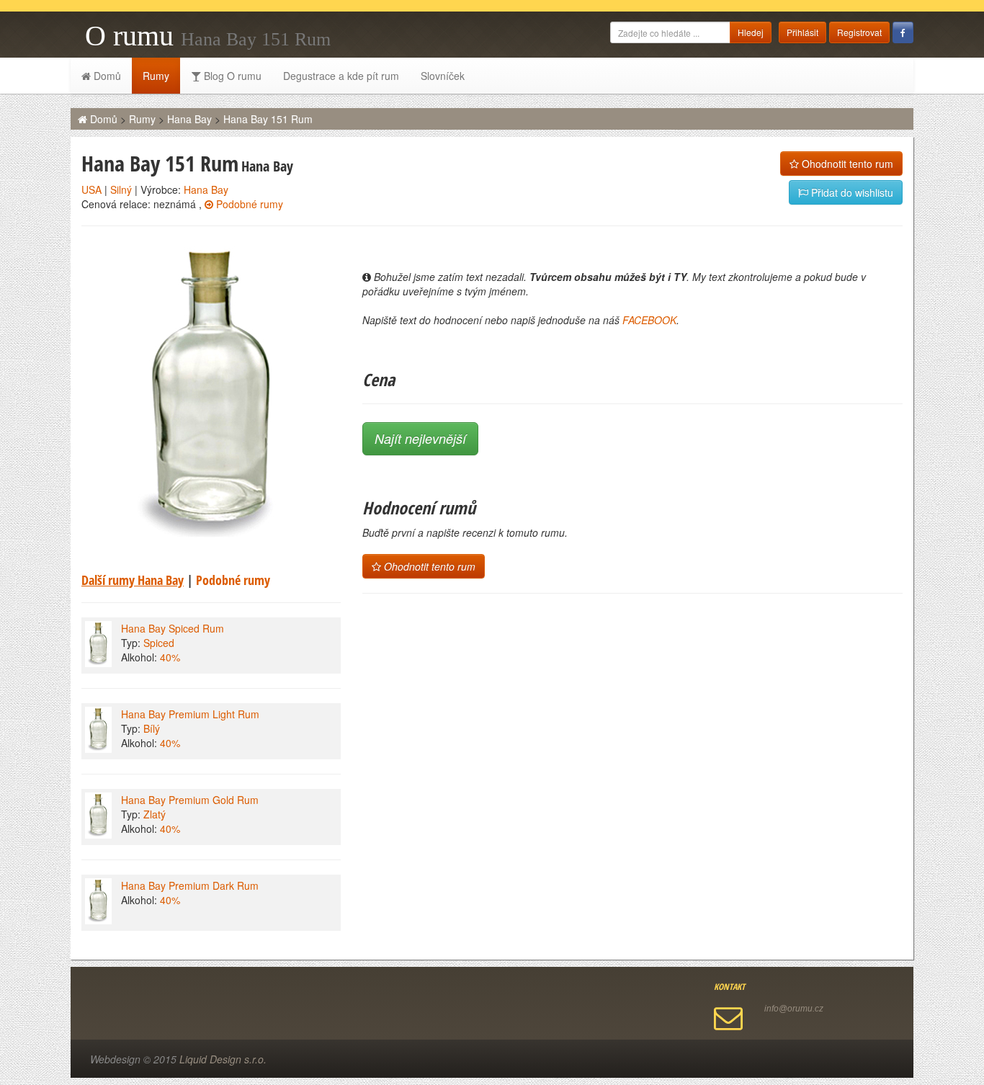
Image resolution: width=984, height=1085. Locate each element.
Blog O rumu (231, 75)
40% (170, 657)
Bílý (151, 728)
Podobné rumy (248, 204)
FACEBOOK (649, 320)
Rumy (156, 75)
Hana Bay (189, 119)
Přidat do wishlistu (850, 192)
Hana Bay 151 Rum (268, 119)
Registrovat (859, 32)
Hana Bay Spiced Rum (172, 628)
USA (91, 189)
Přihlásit (802, 32)
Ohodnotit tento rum (846, 163)
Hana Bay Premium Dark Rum (190, 885)
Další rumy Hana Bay (132, 580)
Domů (106, 75)
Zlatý (154, 814)
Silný (121, 189)
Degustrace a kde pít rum (341, 75)
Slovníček (443, 75)
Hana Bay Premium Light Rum (190, 714)
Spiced (158, 642)
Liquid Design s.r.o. (223, 1059)
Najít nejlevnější (420, 438)
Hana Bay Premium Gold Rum (190, 799)
